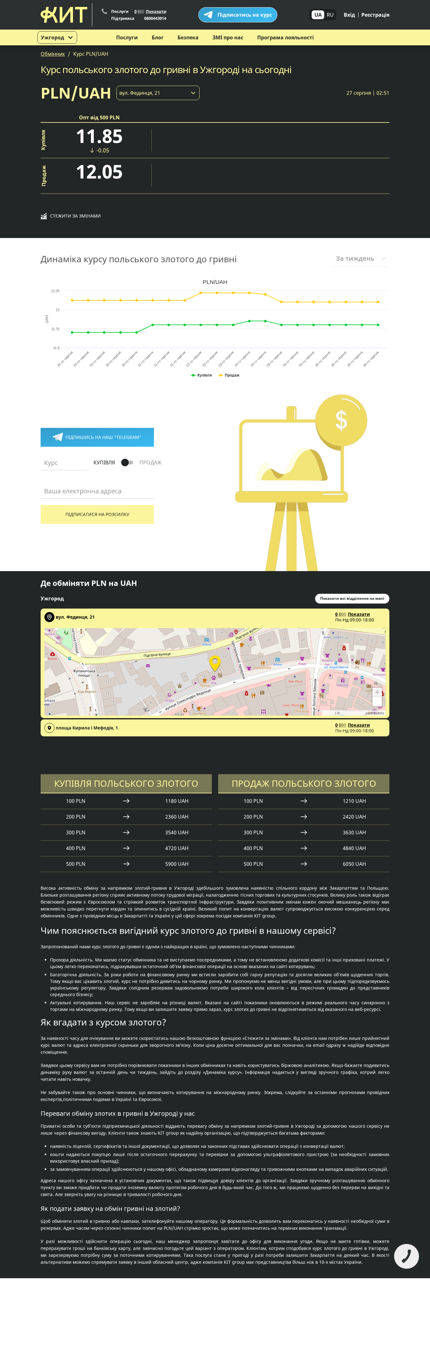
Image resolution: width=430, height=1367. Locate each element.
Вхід (349, 14)
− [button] (377, 702)
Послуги (127, 37)
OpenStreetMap (353, 712)
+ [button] (377, 692)
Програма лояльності (285, 37)
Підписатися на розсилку (97, 514)
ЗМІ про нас (227, 37)
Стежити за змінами (75, 216)
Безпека (188, 37)
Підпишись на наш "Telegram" (103, 437)
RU (330, 14)
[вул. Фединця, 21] (215, 662)
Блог (158, 37)
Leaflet (329, 712)
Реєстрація (375, 14)
